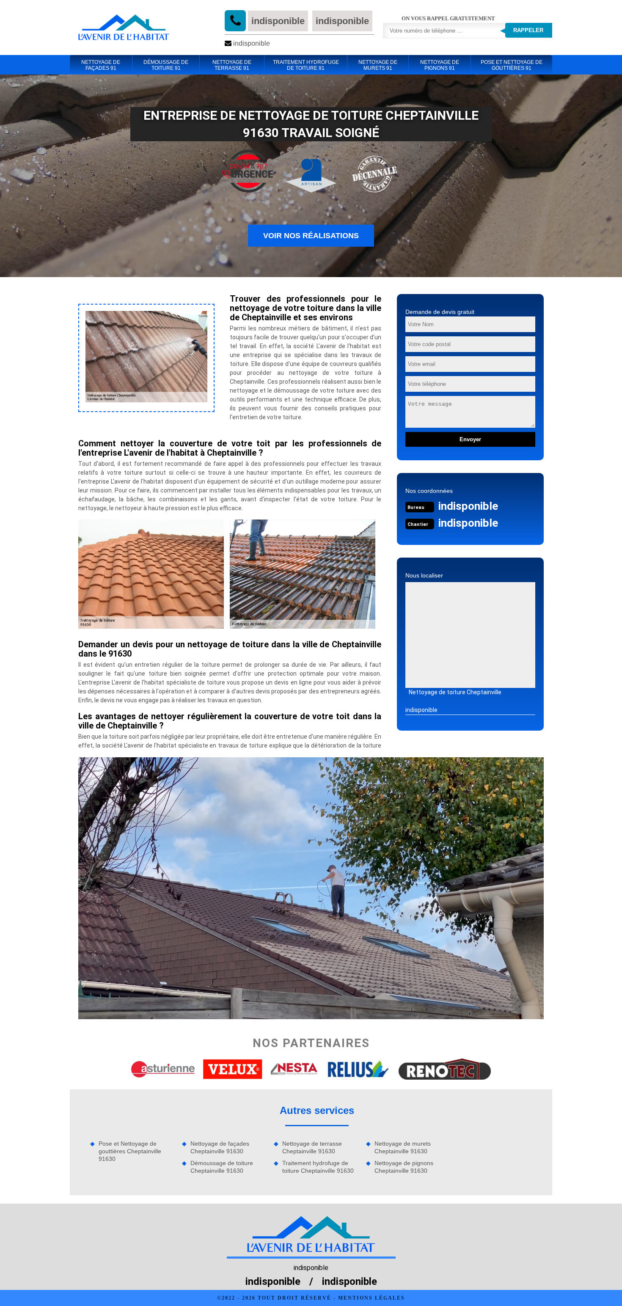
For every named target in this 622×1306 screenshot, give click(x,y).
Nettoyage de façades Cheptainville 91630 (219, 1147)
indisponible (278, 21)
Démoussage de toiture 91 (165, 65)
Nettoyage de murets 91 (377, 65)
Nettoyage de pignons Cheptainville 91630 (403, 1167)
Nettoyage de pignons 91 (439, 65)
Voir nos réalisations (311, 235)
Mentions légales (371, 1298)
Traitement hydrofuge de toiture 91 (306, 65)
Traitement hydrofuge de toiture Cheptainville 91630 (318, 1167)
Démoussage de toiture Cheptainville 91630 (221, 1167)
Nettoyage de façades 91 (100, 65)
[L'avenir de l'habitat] (123, 27)
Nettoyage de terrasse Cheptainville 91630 (312, 1147)
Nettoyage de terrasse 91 (231, 65)
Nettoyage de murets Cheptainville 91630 (402, 1147)
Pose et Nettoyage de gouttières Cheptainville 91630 (130, 1151)
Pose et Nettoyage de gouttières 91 (511, 65)
